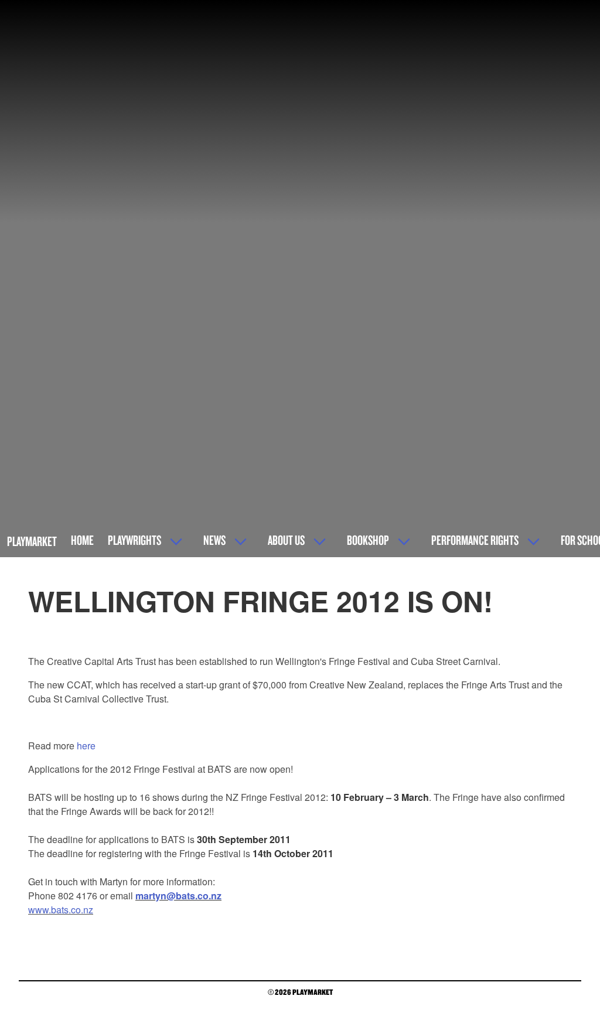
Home (82, 539)
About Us (286, 539)
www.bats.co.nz (60, 909)
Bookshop (368, 539)
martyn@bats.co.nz (178, 895)
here (86, 745)
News (214, 539)
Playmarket (32, 541)
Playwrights (134, 539)
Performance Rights (475, 539)
